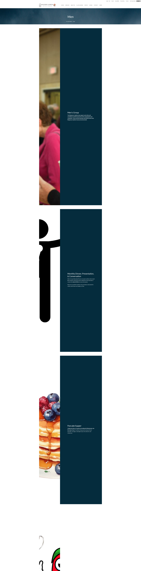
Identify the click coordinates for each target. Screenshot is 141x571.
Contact (96, 5)
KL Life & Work (80, 5)
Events (86, 5)
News (101, 5)
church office (76, 282)
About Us (73, 5)
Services (67, 5)
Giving (90, 5)
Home (62, 5)
